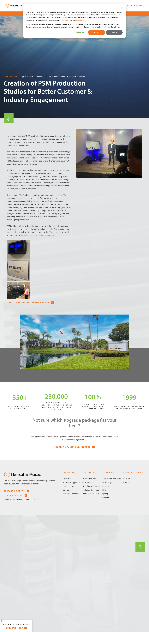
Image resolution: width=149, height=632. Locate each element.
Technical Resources (90, 490)
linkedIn (126, 478)
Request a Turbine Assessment (72, 447)
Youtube (126, 482)
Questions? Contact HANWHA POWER (28, 302)
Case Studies (87, 482)
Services (66, 490)
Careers (105, 486)
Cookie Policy (79, 20)
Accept (96, 32)
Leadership (106, 482)
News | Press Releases (13, 77)
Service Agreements (71, 493)
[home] (16, 5)
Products (66, 478)
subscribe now (15, 628)
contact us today (14, 491)
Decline (114, 32)
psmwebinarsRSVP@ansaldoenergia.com (37, 235)
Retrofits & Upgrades (71, 482)
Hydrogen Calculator (90, 493)
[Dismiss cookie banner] (122, 8)
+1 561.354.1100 (13, 495)
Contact (105, 497)
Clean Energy (68, 486)
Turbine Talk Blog (89, 478)
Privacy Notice (64, 20)
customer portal (137, 6)
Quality (105, 493)
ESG (104, 490)
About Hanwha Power (111, 478)
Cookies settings (79, 32)
